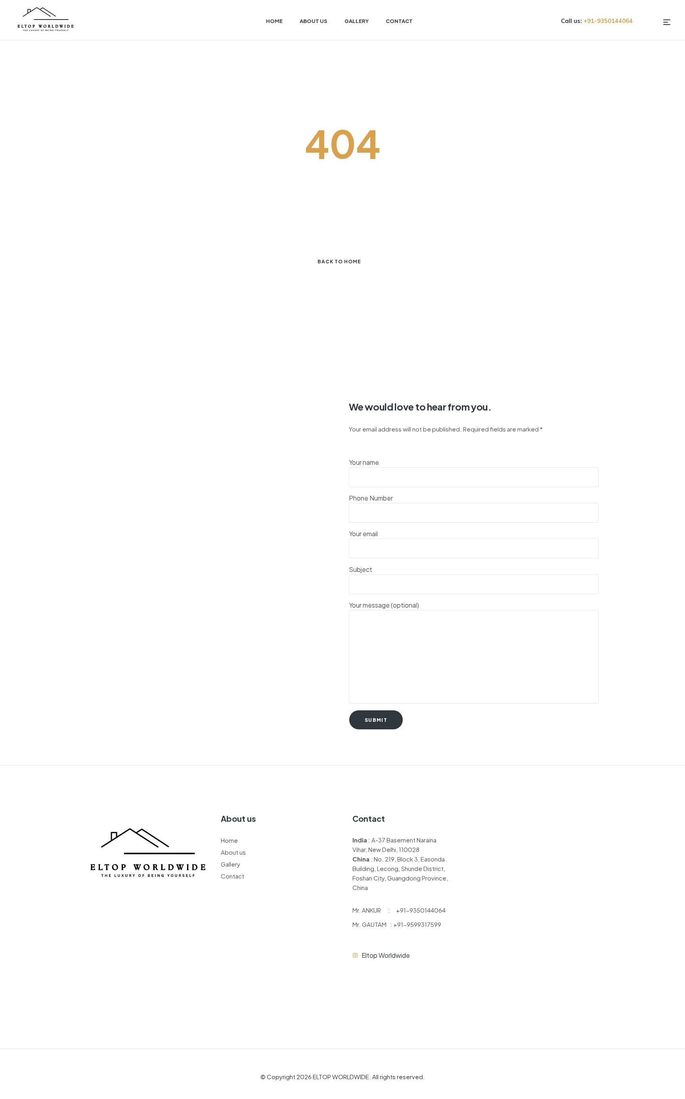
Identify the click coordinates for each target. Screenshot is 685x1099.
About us (233, 852)
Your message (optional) (384, 605)
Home (229, 840)
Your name (364, 462)
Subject (360, 569)
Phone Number (371, 498)
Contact (232, 876)
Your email (363, 533)
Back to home (339, 262)
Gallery (230, 864)
